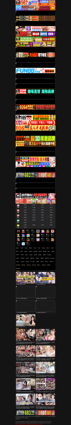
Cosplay (42, 207)
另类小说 (25, 227)
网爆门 (51, 219)
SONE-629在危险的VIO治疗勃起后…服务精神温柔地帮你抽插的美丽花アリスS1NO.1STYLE (45, 376)
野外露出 (51, 212)
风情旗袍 (25, 217)
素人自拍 (51, 207)
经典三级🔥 (18, 264)
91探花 (34, 212)
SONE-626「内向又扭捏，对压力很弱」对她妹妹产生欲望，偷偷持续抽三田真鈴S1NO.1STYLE (45, 360)
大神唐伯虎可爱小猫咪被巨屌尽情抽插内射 (24, 391)
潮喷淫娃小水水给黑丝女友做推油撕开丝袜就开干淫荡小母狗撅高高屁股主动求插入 (25, 376)
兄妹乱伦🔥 (28, 264)
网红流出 (42, 212)
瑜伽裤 (42, 217)
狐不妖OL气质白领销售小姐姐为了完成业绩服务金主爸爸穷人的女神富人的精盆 (25, 407)
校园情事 (33, 224)
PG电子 (39, 247)
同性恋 (51, 222)
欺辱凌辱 (25, 212)
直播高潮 (40, 251)
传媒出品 (25, 222)
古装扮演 (25, 214)
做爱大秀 (42, 261)
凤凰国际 (30, 251)
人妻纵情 (42, 224)
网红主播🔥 (18, 268)
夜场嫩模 (39, 254)
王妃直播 (22, 254)
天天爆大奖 (22, 261)
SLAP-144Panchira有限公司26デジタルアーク (45, 391)
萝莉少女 (51, 204)
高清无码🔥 (44, 264)
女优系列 (33, 214)
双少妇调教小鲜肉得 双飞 (41, 312)
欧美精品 (42, 204)
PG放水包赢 (35, 251)
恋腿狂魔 (51, 214)
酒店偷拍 (52, 251)
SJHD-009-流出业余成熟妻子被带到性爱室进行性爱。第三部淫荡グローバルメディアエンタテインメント (25, 360)
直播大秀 (46, 261)
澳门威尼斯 (51, 261)
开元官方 (17, 261)
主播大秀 (17, 254)
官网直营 (30, 247)
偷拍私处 (31, 254)
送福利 (52, 247)
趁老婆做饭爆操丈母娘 (20, 284)
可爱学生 (42, 214)
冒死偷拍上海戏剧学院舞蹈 (41, 298)
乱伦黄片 (26, 254)
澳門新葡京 (22, 258)
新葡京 (17, 251)
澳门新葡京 (49, 254)
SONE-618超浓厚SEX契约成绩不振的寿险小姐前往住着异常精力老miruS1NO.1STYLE (25, 343)
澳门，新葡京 (32, 261)
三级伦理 (25, 207)
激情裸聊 (42, 258)
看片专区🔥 (34, 264)
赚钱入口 (38, 264)
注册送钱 (43, 247)
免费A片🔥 (23, 264)
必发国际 (44, 254)
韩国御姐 (33, 209)
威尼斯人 (17, 247)
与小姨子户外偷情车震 (40, 284)
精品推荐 (25, 204)
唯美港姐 (42, 209)
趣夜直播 (35, 254)
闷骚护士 (51, 217)
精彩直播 (44, 251)
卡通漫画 (25, 219)
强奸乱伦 (33, 204)
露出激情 (33, 219)
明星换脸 (33, 217)
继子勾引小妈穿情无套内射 (21, 298)
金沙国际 (27, 261)
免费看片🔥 (32, 258)
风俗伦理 (51, 224)
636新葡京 (37, 258)
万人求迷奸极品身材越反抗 (21, 312)
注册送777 (48, 247)
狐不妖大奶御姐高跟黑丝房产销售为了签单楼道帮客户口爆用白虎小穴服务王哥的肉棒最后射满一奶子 (45, 408)
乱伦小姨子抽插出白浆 (20, 326)
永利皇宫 (27, 258)
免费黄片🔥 (47, 258)
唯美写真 (42, 219)
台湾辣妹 (25, 209)
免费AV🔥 (48, 264)
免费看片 (37, 261)
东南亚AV (51, 209)
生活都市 (25, 224)
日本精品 (33, 207)
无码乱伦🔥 (52, 258)
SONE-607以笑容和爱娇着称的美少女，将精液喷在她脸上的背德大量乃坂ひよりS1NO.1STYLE (45, 343)
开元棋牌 (26, 247)
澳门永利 (34, 247)
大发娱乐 (17, 258)
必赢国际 (25, 251)
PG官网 (22, 247)
